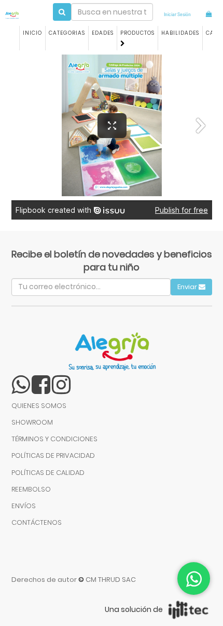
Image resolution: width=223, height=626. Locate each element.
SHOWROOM (32, 422)
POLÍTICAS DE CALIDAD (48, 473)
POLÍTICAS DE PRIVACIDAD (53, 455)
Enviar (188, 287)
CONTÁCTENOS (36, 522)
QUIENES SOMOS (38, 406)
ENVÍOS (23, 506)
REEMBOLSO (31, 489)
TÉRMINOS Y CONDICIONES (54, 439)
